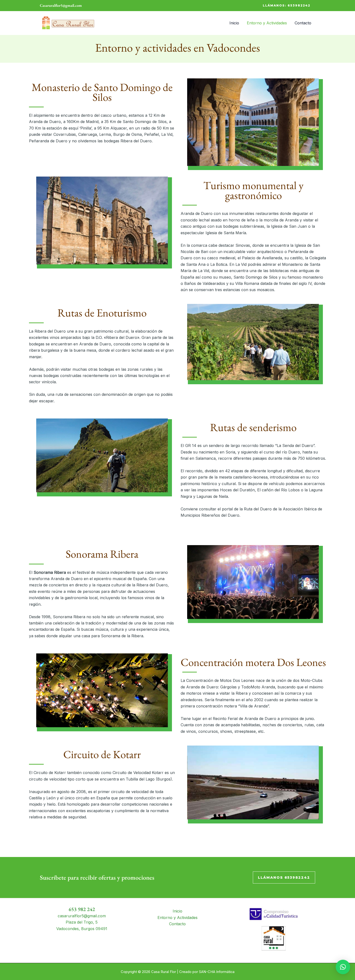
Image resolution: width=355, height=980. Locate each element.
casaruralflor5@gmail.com (82, 915)
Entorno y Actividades (267, 23)
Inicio (234, 23)
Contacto (303, 23)
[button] (286, 5)
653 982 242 (82, 909)
